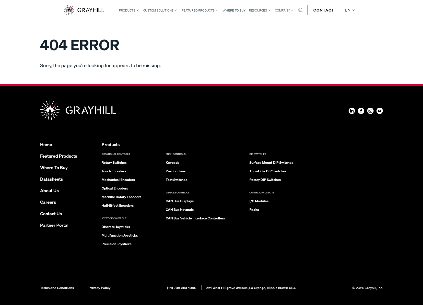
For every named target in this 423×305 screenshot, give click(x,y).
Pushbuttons (176, 171)
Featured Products (198, 10)
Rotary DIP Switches (265, 179)
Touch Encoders (114, 171)
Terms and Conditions (57, 287)
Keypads (172, 162)
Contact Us (51, 213)
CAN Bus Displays (180, 201)
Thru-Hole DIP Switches (267, 171)
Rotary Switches (114, 162)
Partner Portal (54, 225)
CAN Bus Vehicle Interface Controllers (195, 218)
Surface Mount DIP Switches (271, 162)
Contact (323, 10)
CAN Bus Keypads (180, 209)
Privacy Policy (99, 287)
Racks (254, 209)
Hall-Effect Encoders (118, 205)
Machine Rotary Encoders (121, 196)
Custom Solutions (158, 10)
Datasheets (51, 179)
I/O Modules (259, 201)
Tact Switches (176, 179)
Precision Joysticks (116, 243)
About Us (49, 190)
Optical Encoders (115, 188)
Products (127, 10)
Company (282, 10)
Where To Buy (234, 10)
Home (46, 144)
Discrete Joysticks (116, 226)
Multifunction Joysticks (120, 235)
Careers (48, 202)
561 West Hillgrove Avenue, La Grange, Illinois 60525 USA (251, 287)
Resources (258, 10)
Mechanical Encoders (118, 179)
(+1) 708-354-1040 (181, 287)
